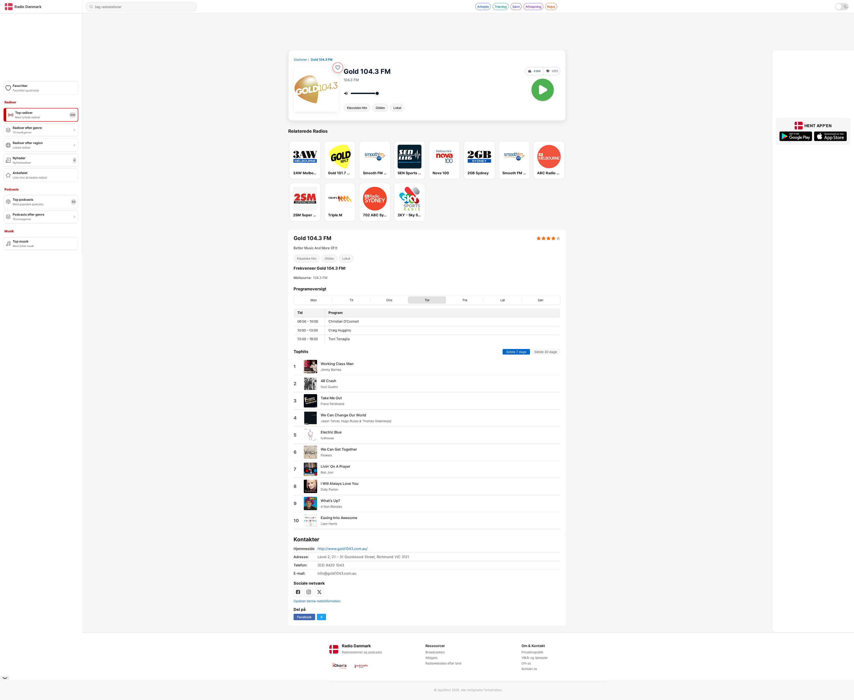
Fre (465, 300)
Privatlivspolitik (532, 652)
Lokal (397, 108)
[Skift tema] (842, 6)
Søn (540, 300)
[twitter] (319, 592)
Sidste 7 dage (516, 351)
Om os (526, 663)
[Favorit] (337, 67)
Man (313, 300)
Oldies (380, 108)
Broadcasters (435, 652)
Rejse (551, 6)
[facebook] (298, 592)
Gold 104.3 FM (321, 59)
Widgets (431, 658)
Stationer (300, 59)
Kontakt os (529, 669)
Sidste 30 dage (545, 351)
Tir (351, 300)
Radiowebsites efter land (443, 663)
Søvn (516, 6)
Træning (501, 6)
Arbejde (483, 6)
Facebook (304, 617)
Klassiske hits (357, 108)
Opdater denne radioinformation (317, 601)
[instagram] (308, 592)
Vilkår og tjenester (535, 658)
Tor (427, 300)
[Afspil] (543, 90)
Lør (502, 300)
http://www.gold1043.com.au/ (343, 548)
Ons (389, 300)
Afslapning (533, 6)
